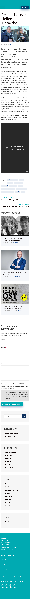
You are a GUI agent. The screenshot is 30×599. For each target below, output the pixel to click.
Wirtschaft (8, 503)
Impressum (4, 562)
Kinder (20, 186)
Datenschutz (4, 559)
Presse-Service (5, 572)
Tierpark (4, 192)
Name (3, 339)
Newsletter (4, 569)
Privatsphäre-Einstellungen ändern (11, 576)
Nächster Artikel (23, 204)
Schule (7, 487)
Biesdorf (8, 461)
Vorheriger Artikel (8, 198)
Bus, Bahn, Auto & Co (12, 490)
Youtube (17, 192)
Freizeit (21, 180)
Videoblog (10, 192)
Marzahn (8, 465)
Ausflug (9, 180)
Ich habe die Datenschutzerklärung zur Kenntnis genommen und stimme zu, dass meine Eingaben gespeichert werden (17, 395)
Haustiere (9, 183)
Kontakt (3, 564)
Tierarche (18, 189)
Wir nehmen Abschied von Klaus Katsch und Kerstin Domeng (13, 239)
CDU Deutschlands (11, 436)
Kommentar (4, 364)
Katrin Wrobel (13, 186)
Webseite (4, 356)
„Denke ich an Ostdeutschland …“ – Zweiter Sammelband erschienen (13, 307)
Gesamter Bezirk (10, 452)
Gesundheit (9, 496)
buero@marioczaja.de (12, 550)
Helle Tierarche (18, 183)
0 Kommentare (13, 45)
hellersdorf (5, 186)
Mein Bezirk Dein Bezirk (8, 189)
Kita (6, 484)
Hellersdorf (9, 468)
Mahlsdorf (8, 455)
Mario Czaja (16, 242)
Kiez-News (25, 7)
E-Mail (3, 347)
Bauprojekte (9, 499)
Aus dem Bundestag (11, 433)
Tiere (24, 189)
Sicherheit (8, 506)
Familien (15, 180)
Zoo (23, 192)
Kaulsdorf (8, 458)
